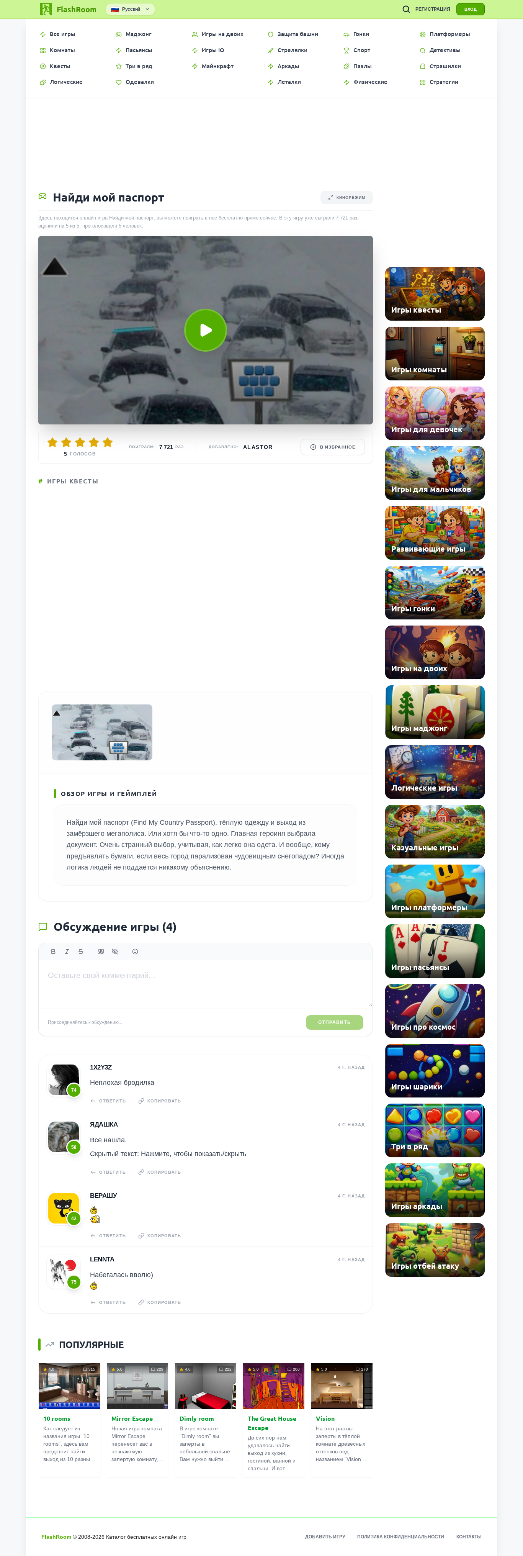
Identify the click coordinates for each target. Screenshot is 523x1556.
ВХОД (470, 9)
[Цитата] (101, 951)
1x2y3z (100, 1067)
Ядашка (104, 1124)
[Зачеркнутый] (80, 951)
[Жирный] (53, 951)
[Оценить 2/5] (66, 442)
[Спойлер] (115, 951)
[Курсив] (67, 951)
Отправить (334, 1022)
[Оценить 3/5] (80, 442)
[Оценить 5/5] (107, 442)
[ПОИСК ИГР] (406, 9)
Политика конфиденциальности (400, 1537)
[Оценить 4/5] (94, 442)
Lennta (102, 1259)
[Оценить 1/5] (52, 442)
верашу (103, 1195)
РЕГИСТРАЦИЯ (432, 9)
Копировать (164, 1101)
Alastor (258, 447)
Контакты (469, 1537)
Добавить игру (325, 1537)
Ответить (112, 1101)
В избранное (337, 447)
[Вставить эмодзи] (135, 951)
